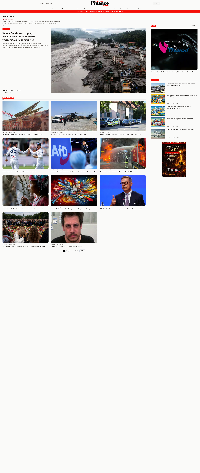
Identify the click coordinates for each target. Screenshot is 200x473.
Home (4, 19)
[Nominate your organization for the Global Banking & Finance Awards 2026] (174, 159)
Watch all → (195, 25)
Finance (79, 8)
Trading (109, 8)
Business (72, 8)
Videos (116, 8)
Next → (82, 250)
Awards (122, 8)
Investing (102, 8)
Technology (94, 8)
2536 (76, 250)
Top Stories (55, 8)
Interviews (64, 8)
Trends (146, 8)
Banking (86, 8)
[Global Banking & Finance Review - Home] (100, 3)
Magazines (130, 8)
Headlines (139, 8)
